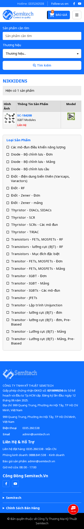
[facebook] (6, 483)
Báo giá (59, 14)
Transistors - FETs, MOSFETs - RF (37, 239)
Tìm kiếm (43, 65)
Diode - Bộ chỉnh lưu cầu (30, 169)
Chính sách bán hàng (23, 508)
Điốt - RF (18, 188)
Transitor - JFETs (24, 297)
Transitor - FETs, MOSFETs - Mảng (38, 268)
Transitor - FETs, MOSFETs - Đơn (36, 261)
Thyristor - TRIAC (25, 232)
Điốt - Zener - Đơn (25, 195)
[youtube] (15, 483)
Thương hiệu (12, 45)
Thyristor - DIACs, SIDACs (31, 210)
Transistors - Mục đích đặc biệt (35, 253)
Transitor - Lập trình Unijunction (36, 305)
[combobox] (42, 53)
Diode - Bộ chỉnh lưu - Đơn (32, 154)
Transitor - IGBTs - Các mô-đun (35, 290)
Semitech (13, 498)
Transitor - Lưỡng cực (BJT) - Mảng (38, 331)
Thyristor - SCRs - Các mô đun (34, 224)
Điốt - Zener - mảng (27, 202)
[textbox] (42, 53)
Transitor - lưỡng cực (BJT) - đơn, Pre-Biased (41, 321)
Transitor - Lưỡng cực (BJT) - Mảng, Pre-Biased (43, 340)
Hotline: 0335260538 (30, 4)
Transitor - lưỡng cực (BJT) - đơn (36, 312)
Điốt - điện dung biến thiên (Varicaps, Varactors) (40, 178)
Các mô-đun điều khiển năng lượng (38, 147)
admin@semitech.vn (36, 434)
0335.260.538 (30, 428)
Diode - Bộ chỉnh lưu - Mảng (33, 161)
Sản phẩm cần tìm (16, 28)
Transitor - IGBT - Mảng (30, 283)
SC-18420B (24, 115)
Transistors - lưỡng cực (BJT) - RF (37, 246)
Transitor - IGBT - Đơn (29, 276)
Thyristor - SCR (23, 217)
